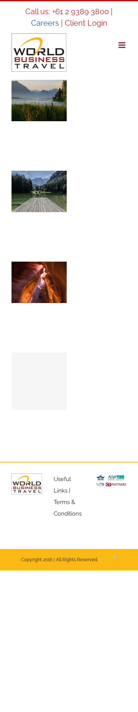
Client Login (86, 23)
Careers (45, 23)
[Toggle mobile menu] (122, 45)
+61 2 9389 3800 (80, 11)
